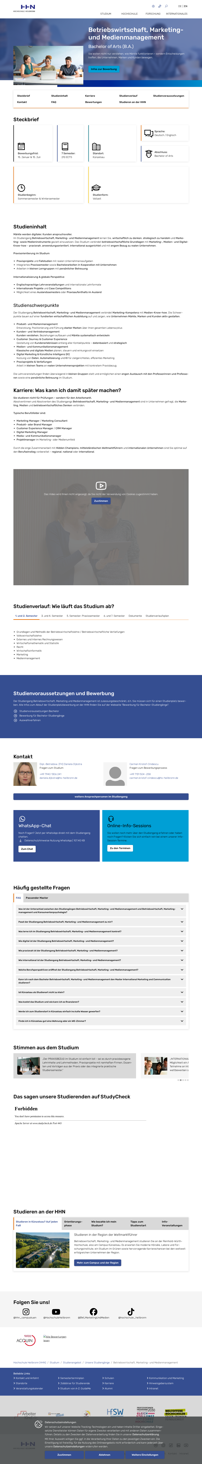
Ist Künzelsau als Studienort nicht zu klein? (41, 992)
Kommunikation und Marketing (166, 1378)
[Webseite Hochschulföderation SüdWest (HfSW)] (116, 1415)
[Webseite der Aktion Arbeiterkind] (26, 1414)
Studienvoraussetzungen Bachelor (39, 711)
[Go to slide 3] (183, 1080)
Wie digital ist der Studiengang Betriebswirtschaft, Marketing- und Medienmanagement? (66, 941)
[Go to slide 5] (188, 1080)
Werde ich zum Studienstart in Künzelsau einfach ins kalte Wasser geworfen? (59, 1011)
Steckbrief (23, 95)
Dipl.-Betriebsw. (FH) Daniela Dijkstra (61, 764)
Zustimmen (101, 500)
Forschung (153, 13)
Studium (105, 13)
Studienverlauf (128, 95)
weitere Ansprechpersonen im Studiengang (101, 796)
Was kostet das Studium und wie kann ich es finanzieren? (48, 1002)
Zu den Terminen (120, 848)
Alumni (109, 1388)
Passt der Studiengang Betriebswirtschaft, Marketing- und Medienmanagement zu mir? (65, 922)
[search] (170, 6)
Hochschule (129, 13)
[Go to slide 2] (180, 1080)
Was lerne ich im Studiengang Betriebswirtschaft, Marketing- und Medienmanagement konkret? (69, 931)
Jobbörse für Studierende (75, 1383)
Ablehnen (104, 1454)
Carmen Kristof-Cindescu (144, 764)
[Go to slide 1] (178, 1080)
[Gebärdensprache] (160, 6)
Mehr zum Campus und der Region (98, 1262)
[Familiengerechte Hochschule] (86, 1414)
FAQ (53, 102)
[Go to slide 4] (185, 1080)
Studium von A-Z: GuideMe (75, 1388)
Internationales (176, 13)
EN (185, 6)
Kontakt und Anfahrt (27, 1378)
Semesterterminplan (72, 1378)
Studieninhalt (59, 95)
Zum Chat (27, 848)
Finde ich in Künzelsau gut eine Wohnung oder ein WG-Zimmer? (52, 1021)
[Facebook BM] (93, 1313)
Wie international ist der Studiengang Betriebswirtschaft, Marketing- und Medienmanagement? (69, 960)
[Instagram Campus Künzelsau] (26, 1313)
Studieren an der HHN (132, 102)
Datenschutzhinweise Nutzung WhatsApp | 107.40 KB (54, 840)
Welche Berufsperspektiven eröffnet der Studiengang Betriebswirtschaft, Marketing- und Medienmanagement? (78, 970)
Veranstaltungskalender (29, 1388)
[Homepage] (24, 9)
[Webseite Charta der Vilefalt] (56, 1414)
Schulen (109, 1378)
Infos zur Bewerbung (104, 69)
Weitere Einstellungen (145, 1454)
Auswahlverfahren (30, 720)
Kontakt (22, 102)
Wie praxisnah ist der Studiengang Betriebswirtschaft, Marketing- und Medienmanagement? (68, 950)
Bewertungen (93, 102)
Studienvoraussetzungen (168, 95)
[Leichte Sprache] (153, 6)
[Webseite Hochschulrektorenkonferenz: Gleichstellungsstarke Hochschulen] (176, 1415)
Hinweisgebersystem (161, 1383)
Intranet (153, 1388)
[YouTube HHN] (56, 1313)
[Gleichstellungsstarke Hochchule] (146, 1415)
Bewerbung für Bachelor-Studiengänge (41, 715)
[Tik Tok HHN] (131, 1313)
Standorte (21, 1383)
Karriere (90, 95)
